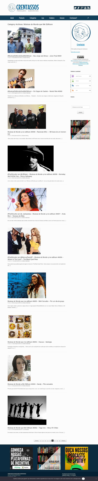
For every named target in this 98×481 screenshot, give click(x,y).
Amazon (62, 18)
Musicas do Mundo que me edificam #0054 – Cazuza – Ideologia (30, 342)
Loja (42, 18)
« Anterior (37, 440)
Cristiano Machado (27, 93)
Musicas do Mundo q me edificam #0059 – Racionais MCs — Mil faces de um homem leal (37, 133)
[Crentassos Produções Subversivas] (23, 7)
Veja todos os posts (75, 52)
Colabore (51, 18)
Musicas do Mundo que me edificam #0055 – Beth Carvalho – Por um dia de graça (36, 301)
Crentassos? (73, 18)
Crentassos (26, 429)
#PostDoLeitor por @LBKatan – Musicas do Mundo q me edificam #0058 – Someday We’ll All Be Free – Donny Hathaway (36, 175)
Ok (83, 478)
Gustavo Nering (26, 57)
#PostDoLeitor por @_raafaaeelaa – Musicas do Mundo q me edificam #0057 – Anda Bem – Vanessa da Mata (36, 215)
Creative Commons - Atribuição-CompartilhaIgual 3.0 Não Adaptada (81, 63)
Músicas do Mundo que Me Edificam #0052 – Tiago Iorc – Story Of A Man (33, 428)
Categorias (33, 18)
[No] (96, 478)
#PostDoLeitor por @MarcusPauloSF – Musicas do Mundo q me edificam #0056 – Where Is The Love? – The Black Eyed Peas (35, 258)
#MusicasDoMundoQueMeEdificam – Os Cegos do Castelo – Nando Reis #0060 (35, 91)
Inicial (12, 18)
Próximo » (64, 440)
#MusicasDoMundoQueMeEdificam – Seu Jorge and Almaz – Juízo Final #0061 (35, 56)
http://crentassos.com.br (76, 60)
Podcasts (21, 18)
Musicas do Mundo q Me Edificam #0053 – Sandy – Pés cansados (30, 384)
